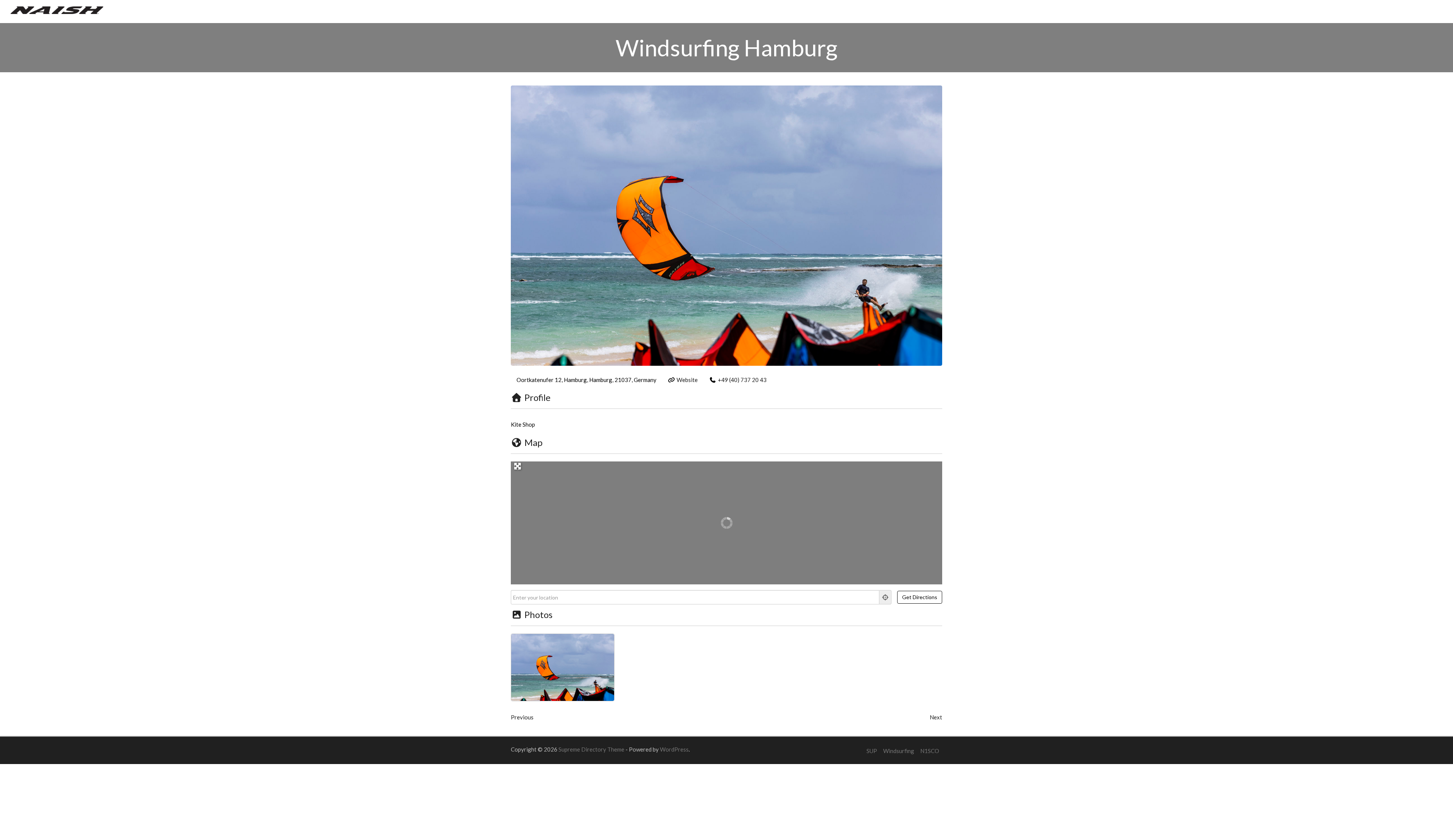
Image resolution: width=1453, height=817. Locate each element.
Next (936, 717)
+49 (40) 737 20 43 (742, 379)
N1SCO (929, 750)
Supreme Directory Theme (591, 749)
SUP (872, 750)
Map (533, 442)
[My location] (885, 597)
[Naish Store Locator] (57, 9)
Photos (538, 614)
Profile (537, 397)
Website (687, 379)
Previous (522, 717)
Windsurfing (898, 750)
